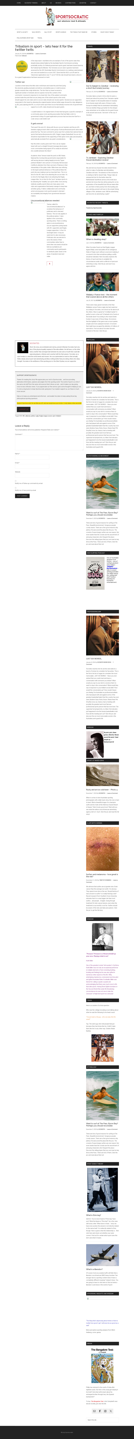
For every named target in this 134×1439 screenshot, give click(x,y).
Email (17, 463)
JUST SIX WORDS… (94, 387)
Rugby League (43, 416)
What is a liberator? (94, 1269)
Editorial (24, 55)
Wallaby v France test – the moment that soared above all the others (101, 296)
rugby (37, 416)
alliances (27, 416)
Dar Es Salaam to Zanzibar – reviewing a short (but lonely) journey (102, 87)
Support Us (23, 409)
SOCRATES (34, 343)
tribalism (58, 416)
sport (54, 416)
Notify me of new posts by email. (25, 490)
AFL (24, 416)
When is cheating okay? (96, 239)
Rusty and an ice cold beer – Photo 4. (102, 790)
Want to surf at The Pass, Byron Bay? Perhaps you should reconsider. (102, 514)
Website (17, 472)
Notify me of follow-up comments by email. (29, 483)
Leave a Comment (40, 53)
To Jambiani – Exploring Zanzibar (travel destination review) (100, 159)
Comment (18, 434)
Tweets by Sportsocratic (94, 208)
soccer (50, 416)
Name (17, 454)
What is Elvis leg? (93, 1215)
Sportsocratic (67, 16)
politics (33, 416)
